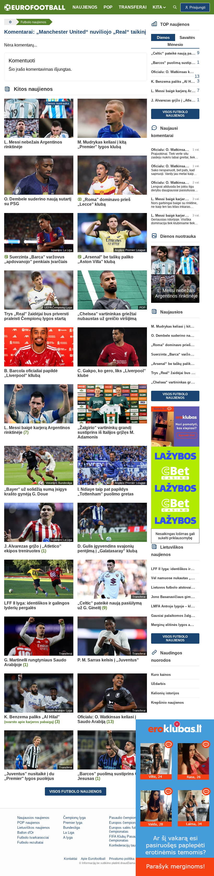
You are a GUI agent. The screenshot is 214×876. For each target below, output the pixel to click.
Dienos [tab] (163, 37)
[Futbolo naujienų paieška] (175, 7)
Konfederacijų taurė (123, 845)
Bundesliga (71, 828)
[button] (160, 7)
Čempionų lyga (74, 818)
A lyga (68, 837)
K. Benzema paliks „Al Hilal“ (174, 82)
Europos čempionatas (125, 823)
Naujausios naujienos (33, 818)
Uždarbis (158, 684)
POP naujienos (28, 823)
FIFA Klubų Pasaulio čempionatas (124, 838)
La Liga (68, 832)
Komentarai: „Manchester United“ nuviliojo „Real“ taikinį (75, 32)
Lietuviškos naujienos (33, 828)
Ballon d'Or (25, 832)
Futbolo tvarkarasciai (33, 837)
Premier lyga (72, 823)
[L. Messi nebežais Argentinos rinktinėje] (175, 274)
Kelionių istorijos (165, 693)
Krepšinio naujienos (167, 703)
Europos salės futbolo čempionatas (125, 829)
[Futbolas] (9, 22)
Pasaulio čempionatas (125, 818)
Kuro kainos (161, 675)
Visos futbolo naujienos (75, 791)
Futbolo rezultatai (30, 842)
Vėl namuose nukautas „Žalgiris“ (178, 578)
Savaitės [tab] (187, 37)
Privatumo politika (121, 859)
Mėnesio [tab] (175, 44)
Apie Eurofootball (93, 859)
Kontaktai (70, 859)
